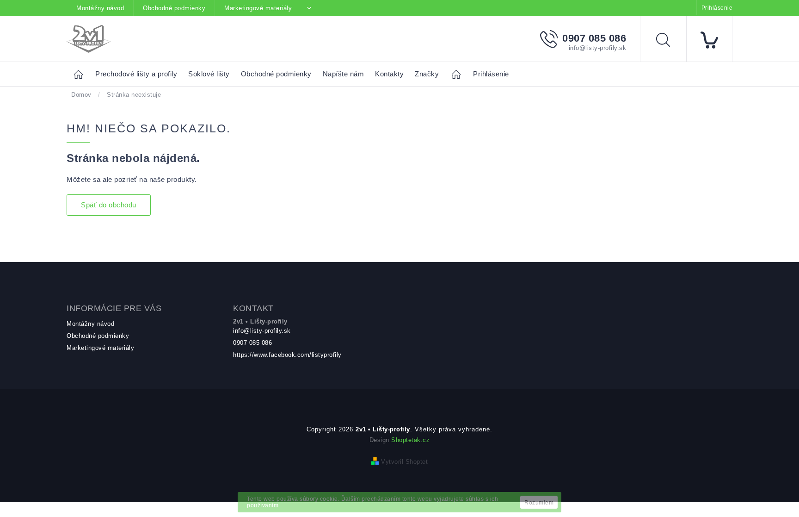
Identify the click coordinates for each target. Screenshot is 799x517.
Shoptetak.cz (410, 439)
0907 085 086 (252, 342)
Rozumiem (538, 502)
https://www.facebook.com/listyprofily (287, 354)
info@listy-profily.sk (262, 330)
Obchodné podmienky (174, 8)
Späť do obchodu (108, 205)
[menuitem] (136, 74)
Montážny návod (100, 8)
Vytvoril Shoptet (404, 461)
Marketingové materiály (258, 8)
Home (81, 74)
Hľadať (670, 41)
